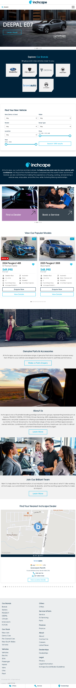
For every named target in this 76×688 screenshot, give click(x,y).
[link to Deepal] (46, 70)
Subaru (4, 610)
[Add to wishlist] (33, 264)
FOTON (4, 625)
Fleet (4, 674)
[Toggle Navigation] (73, 7)
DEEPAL (4, 616)
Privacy (42, 661)
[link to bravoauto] (29, 85)
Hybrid (4, 664)
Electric (5, 655)
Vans (4, 668)
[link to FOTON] (63, 70)
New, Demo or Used (11, 114)
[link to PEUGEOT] (29, 70)
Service (42, 614)
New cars (5, 633)
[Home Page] (38, 2)
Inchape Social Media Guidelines (52, 667)
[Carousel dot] (35, 48)
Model (7, 123)
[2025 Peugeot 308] (57, 249)
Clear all (68, 110)
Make (40, 114)
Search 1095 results (55, 144)
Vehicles (5, 652)
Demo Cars (6, 636)
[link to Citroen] (46, 85)
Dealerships (43, 653)
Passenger (6, 662)
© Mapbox (71, 553)
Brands (4, 607)
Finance (42, 628)
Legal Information (46, 664)
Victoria (5, 645)
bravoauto (6, 622)
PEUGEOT (5, 613)
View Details (19, 294)
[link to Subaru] (13, 70)
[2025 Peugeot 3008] (19, 249)
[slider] (40, 136)
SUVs (3, 659)
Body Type (42, 123)
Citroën (5, 619)
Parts (41, 621)
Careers (42, 642)
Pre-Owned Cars (8, 639)
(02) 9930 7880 (39, 571)
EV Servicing (43, 618)
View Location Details (38, 577)
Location (7, 131)
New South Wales (8, 642)
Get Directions (39, 573)
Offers (41, 607)
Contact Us (43, 639)
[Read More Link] (38, 532)
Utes (3, 671)
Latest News (43, 645)
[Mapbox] (6, 553)
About (41, 636)
